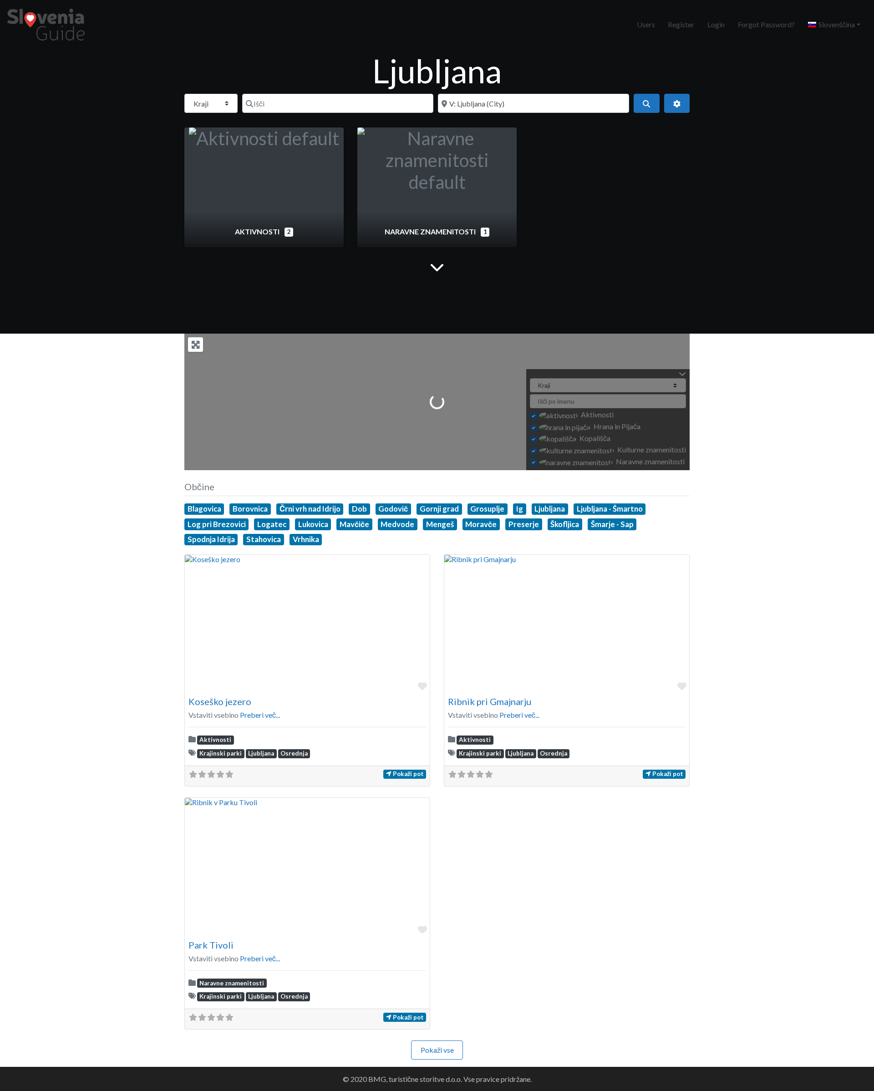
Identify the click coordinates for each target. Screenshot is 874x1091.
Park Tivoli (211, 944)
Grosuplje (487, 508)
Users (646, 24)
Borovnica (250, 508)
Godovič (393, 508)
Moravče (481, 524)
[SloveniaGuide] (46, 23)
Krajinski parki (220, 753)
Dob (359, 508)
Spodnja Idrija (211, 539)
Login (716, 24)
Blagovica (204, 508)
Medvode (397, 524)
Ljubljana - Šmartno (610, 508)
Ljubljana (549, 508)
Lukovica (313, 524)
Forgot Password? (766, 24)
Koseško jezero (219, 701)
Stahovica (263, 539)
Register (681, 24)
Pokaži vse (437, 1049)
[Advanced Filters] (677, 103)
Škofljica (564, 524)
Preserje (523, 524)
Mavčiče (354, 524)
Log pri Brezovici (217, 524)
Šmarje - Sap (612, 524)
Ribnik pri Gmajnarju (489, 701)
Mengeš (440, 524)
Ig (519, 508)
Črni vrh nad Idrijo (309, 508)
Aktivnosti (258, 231)
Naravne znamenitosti (431, 231)
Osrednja (294, 753)
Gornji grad (439, 508)
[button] (834, 24)
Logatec (271, 524)
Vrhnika (306, 539)
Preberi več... (260, 714)
